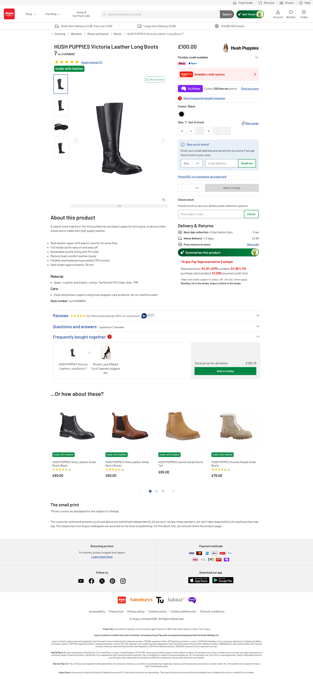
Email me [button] (247, 163)
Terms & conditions (212, 611)
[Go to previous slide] (76, 140)
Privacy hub (116, 611)
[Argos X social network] (102, 581)
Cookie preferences (183, 611)
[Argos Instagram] (123, 581)
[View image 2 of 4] (61, 105)
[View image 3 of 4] (61, 126)
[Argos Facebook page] (91, 581)
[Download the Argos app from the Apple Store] (198, 582)
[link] (78, 63)
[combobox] (160, 14)
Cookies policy (157, 611)
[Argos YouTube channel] (81, 581)
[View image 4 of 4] (62, 148)
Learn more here (102, 556)
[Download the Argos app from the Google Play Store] (222, 582)
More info (253, 244)
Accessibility (97, 611)
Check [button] (251, 214)
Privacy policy (135, 611)
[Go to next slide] (163, 140)
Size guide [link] (252, 123)
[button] (154, 79)
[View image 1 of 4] (61, 84)
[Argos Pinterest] (112, 581)
